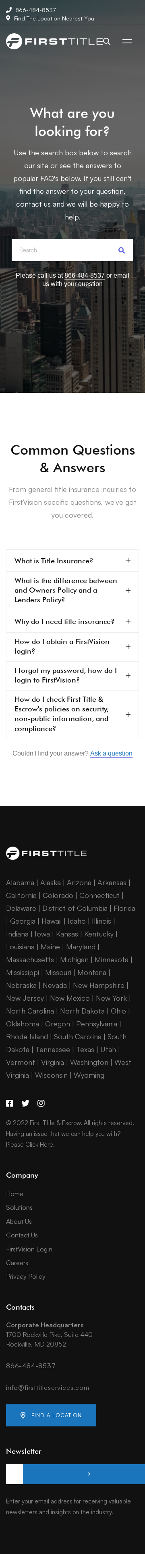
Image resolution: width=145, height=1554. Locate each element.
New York (111, 997)
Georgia (22, 920)
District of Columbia (75, 908)
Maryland (80, 946)
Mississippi (22, 972)
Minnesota (111, 959)
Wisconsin (51, 1075)
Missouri (58, 972)
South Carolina (78, 1036)
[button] (51, 1415)
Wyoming (89, 1075)
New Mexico (70, 997)
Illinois (101, 920)
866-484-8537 (31, 1366)
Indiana (17, 933)
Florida (124, 908)
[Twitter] (25, 1103)
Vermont (20, 1062)
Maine (50, 946)
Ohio (118, 1010)
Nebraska (21, 985)
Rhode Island (27, 1036)
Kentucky (99, 933)
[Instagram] (41, 1103)
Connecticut (99, 895)
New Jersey (25, 997)
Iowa (42, 933)
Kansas (67, 933)
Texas (85, 1049)
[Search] (122, 250)
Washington (89, 1062)
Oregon (57, 1023)
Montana (91, 972)
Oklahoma (22, 1023)
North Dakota (82, 1010)
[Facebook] (10, 1103)
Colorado (58, 895)
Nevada (55, 985)
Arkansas (111, 882)
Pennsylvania (96, 1023)
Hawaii (51, 920)
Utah (108, 1049)
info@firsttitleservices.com (47, 1387)
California (21, 895)
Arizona (79, 882)
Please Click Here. (30, 1144)
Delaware (21, 908)
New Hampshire (98, 985)
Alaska (50, 882)
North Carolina (30, 1010)
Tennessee (52, 1049)
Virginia (52, 1062)
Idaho (77, 920)
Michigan (74, 959)
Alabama (20, 882)
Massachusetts (30, 959)
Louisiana (20, 946)
